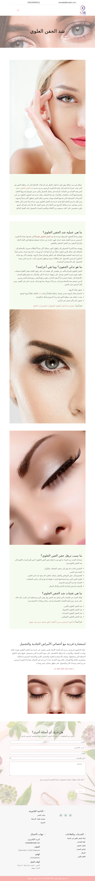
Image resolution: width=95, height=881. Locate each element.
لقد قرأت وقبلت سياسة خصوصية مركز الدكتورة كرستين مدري (61, 780)
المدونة (43, 822)
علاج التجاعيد (81, 842)
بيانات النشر (41, 815)
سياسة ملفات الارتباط (38, 819)
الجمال (83, 853)
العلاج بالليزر (82, 856)
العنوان (37, 847)
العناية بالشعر (81, 846)
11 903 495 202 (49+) (64, 669)
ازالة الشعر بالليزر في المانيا (76, 838)
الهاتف (37, 854)
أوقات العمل (35, 862)
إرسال (80, 791)
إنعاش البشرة (81, 849)
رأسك (40, 293)
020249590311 (34, 2)
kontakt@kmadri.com (67, 2)
